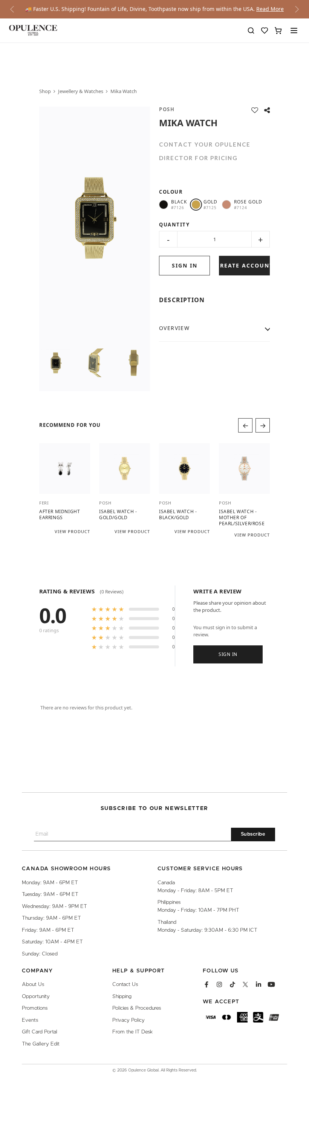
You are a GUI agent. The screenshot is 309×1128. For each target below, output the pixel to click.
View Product (72, 531)
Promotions (34, 1008)
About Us (33, 984)
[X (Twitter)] (245, 984)
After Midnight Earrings (59, 514)
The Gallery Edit (41, 1043)
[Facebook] (206, 984)
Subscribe (253, 834)
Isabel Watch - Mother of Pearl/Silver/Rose (242, 517)
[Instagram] (219, 984)
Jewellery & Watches (80, 91)
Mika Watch (123, 91)
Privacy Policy (128, 1020)
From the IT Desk (132, 1032)
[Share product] (267, 110)
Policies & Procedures (136, 1008)
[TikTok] (232, 984)
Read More (270, 8)
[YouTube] (271, 984)
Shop (45, 91)
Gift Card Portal (39, 1032)
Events (30, 1020)
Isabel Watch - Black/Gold (178, 514)
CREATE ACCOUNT (244, 265)
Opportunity (36, 996)
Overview (174, 328)
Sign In (228, 654)
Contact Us (125, 984)
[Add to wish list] (254, 110)
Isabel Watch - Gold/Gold (118, 514)
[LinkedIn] (258, 984)
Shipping (122, 996)
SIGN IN (184, 265)
